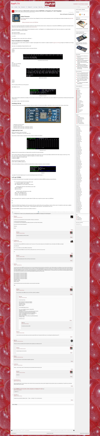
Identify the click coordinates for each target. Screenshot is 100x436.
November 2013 (79, 192)
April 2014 (78, 186)
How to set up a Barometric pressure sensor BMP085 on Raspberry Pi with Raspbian (38, 11)
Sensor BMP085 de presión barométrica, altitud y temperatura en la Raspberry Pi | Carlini (28, 388)
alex (17, 289)
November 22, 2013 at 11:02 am (18, 341)
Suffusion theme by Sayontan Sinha (84, 433)
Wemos (78, 112)
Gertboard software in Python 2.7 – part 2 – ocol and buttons (20, 430)
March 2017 (79, 146)
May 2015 (78, 171)
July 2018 (78, 132)
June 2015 (78, 170)
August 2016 (79, 154)
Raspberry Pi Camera (80, 104)
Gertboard (78, 91)
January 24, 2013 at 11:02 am (18, 217)
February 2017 (79, 147)
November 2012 (79, 206)
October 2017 (79, 140)
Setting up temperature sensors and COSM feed (30, 22)
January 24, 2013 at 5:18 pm (20, 233)
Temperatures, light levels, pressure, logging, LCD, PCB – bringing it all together (62, 430)
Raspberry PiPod (79, 121)
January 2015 (79, 176)
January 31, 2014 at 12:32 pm (18, 365)
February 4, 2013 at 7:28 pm (20, 256)
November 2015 (79, 164)
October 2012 (79, 207)
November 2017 (79, 139)
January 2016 (79, 162)
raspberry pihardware (80, 106)
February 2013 (79, 202)
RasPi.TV (15, 3)
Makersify (78, 116)
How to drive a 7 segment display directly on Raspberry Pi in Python (82, 80)
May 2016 (78, 157)
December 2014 (79, 177)
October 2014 (79, 179)
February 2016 (79, 161)
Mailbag (78, 98)
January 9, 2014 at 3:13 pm (20, 332)
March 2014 (79, 187)
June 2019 (78, 128)
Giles (78, 79)
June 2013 (78, 198)
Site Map (48, 433)
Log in (78, 216)
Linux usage (79, 97)
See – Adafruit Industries (80, 123)
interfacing (22, 12)
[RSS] (80, 15)
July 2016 (78, 155)
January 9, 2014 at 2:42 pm (23, 297)
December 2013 (79, 191)
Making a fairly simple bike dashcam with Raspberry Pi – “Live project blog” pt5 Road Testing (82, 67)
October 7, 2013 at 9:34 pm (20, 290)
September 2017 (79, 141)
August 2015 (79, 168)
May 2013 (78, 199)
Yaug (15, 216)
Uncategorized (79, 111)
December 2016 (79, 149)
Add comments (71, 12)
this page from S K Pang (56, 42)
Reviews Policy (51, 433)
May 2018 (78, 134)
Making (78, 99)
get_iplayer (78, 92)
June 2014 (78, 184)
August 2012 (79, 209)
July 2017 (78, 142)
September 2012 (79, 208)
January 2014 (79, 190)
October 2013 (79, 193)
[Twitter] (82, 15)
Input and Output (18, 12)
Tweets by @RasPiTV (79, 86)
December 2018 (79, 131)
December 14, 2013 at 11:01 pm (18, 357)
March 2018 (79, 135)
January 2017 (79, 148)
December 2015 (79, 163)
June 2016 (78, 156)
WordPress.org (79, 219)
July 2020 (78, 127)
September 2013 (79, 194)
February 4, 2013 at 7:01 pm (18, 241)
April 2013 (78, 200)
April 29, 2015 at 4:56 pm (25, 323)
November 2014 (79, 178)
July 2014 (78, 183)
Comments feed (79, 218)
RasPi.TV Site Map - (80, 9)
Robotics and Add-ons (80, 122)
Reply (71, 237)
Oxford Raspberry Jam (80, 117)
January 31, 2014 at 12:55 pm (20, 372)
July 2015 (78, 169)
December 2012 (79, 205)
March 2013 (79, 201)
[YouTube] (84, 15)
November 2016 (79, 150)
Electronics (78, 90)
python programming (26, 12)
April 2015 (78, 172)
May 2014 (78, 185)
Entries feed (79, 217)
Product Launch (79, 100)
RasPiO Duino (79, 107)
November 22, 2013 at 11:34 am (21, 348)
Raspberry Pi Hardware (32, 12)
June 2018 (78, 133)
